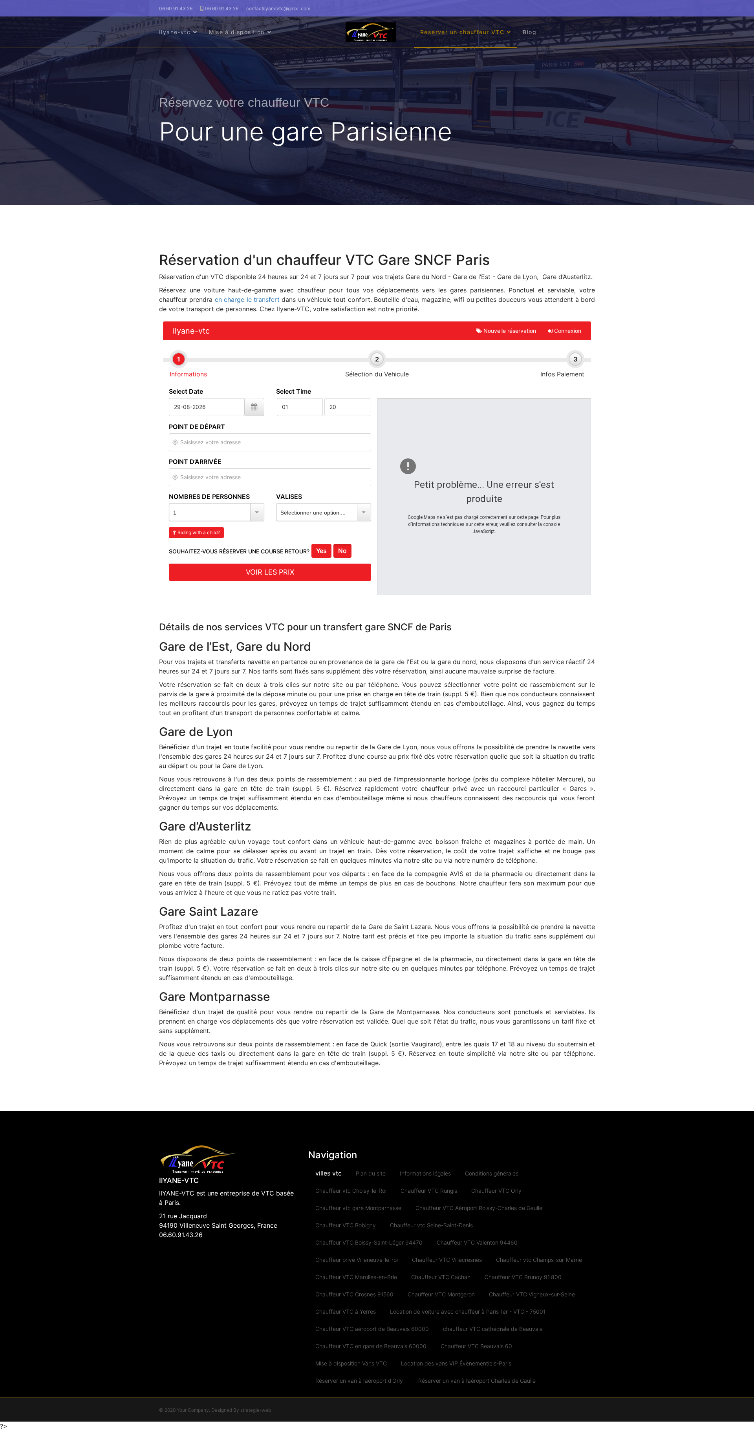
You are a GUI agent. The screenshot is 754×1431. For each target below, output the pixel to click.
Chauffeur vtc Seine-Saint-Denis (431, 1225)
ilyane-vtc (191, 331)
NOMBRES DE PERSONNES (209, 496)
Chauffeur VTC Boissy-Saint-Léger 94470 (369, 1242)
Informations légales (425, 1173)
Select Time (293, 391)
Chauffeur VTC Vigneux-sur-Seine (532, 1294)
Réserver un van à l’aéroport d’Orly (359, 1380)
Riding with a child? (198, 532)
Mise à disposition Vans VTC (351, 1363)
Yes (321, 551)
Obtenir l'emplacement (175, 442)
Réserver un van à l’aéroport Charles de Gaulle (477, 1380)
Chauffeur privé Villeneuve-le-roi (356, 1259)
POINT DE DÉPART (197, 427)
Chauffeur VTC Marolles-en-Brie (356, 1277)
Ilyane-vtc (174, 32)
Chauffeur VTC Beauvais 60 (476, 1346)
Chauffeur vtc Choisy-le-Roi (350, 1190)
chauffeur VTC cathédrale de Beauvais (492, 1328)
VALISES (289, 496)
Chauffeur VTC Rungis (429, 1190)
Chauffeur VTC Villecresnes (447, 1259)
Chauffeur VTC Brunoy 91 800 (523, 1277)
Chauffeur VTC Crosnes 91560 (354, 1294)
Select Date (186, 391)
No (342, 551)
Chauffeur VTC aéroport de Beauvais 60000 (372, 1328)
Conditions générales (491, 1173)
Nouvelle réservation (509, 330)
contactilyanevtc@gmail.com (278, 8)
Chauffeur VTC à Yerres (345, 1311)
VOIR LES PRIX (270, 572)
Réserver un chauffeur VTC (462, 32)
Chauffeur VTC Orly (496, 1190)
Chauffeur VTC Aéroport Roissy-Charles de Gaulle (478, 1208)
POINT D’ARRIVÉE (195, 461)
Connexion (567, 330)
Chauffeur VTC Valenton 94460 (477, 1242)
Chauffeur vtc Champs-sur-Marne (539, 1259)
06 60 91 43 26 (175, 8)
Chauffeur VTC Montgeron (441, 1294)
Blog (529, 32)
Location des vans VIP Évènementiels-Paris (456, 1363)
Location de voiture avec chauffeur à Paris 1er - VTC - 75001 (467, 1311)
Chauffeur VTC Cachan (440, 1277)
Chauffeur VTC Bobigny (345, 1225)
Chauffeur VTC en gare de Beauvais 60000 (370, 1346)
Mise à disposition (236, 32)
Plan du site (371, 1173)
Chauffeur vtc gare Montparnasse (358, 1208)
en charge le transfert (247, 299)
